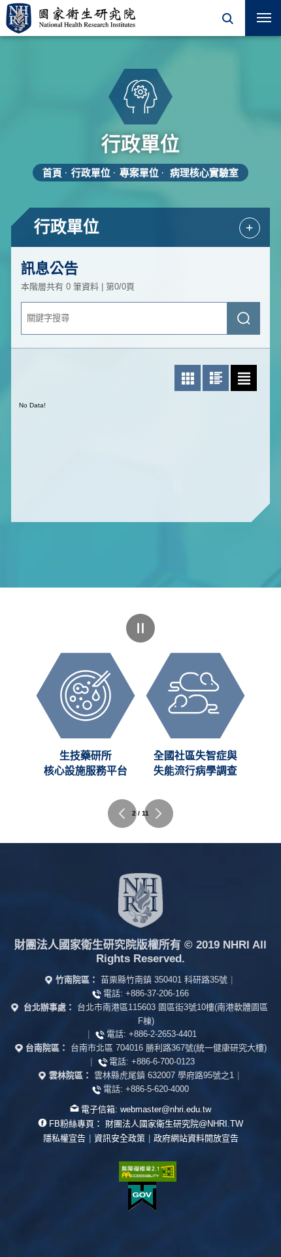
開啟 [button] (227, 18)
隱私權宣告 (64, 1138)
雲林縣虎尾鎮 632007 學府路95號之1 (164, 1075)
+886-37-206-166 (157, 993)
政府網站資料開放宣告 (196, 1138)
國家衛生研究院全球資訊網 (70, 18)
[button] (227, 18)
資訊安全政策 (119, 1138)
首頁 (52, 173)
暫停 (140, 628)
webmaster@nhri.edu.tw (165, 1109)
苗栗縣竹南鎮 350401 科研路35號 (164, 980)
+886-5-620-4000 (157, 1089)
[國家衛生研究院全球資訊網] (140, 900)
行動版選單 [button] (263, 18)
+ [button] (249, 227)
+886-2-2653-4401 (163, 1034)
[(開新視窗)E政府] (142, 1196)
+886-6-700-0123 (163, 1061)
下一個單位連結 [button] (158, 813)
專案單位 (139, 173)
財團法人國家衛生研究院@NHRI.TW (174, 1124)
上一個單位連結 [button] (122, 813)
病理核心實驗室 (204, 173)
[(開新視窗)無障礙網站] (140, 1171)
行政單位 (90, 173)
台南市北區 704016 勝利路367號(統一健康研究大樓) (169, 1048)
